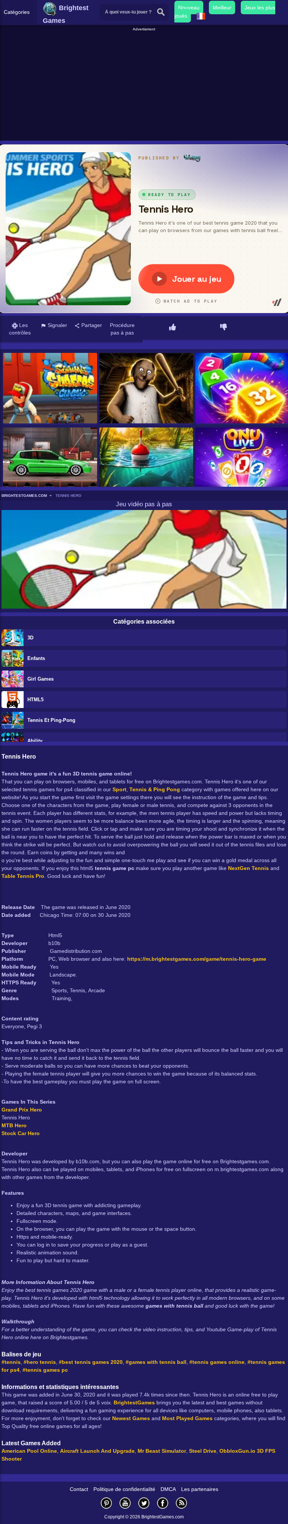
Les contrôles (20, 329)
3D (30, 637)
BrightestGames (134, 1403)
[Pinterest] (106, 1502)
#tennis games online (216, 1362)
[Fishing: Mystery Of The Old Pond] (146, 463)
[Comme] (172, 328)
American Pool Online (29, 1451)
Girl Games (40, 679)
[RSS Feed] (181, 1502)
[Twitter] (144, 1502)
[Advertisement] (145, 84)
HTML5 (35, 699)
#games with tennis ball (156, 1362)
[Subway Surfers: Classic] (50, 388)
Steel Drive (202, 1451)
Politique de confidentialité (124, 1489)
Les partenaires (199, 1489)
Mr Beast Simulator (162, 1451)
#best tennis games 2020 (91, 1362)
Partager (91, 325)
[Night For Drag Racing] (50, 463)
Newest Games (131, 1418)
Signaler (56, 325)
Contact (79, 1489)
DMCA (168, 1489)
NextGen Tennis (248, 868)
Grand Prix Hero (22, 1110)
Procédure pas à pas (122, 329)
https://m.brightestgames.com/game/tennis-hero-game (196, 959)
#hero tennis (40, 1362)
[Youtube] (125, 1502)
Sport (119, 789)
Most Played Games (187, 1418)
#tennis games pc (45, 1370)
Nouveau (189, 7)
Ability (34, 741)
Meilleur (222, 7)
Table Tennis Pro (23, 876)
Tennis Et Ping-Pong (51, 720)
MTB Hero (14, 1125)
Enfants (36, 658)
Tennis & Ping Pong (154, 789)
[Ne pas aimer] (223, 328)
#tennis (11, 1362)
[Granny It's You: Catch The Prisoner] (146, 388)
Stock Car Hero (21, 1133)
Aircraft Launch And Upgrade (97, 1451)
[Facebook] (163, 1502)
